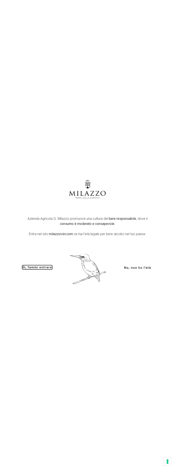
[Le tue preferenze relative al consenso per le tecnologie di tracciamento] (167, 461)
